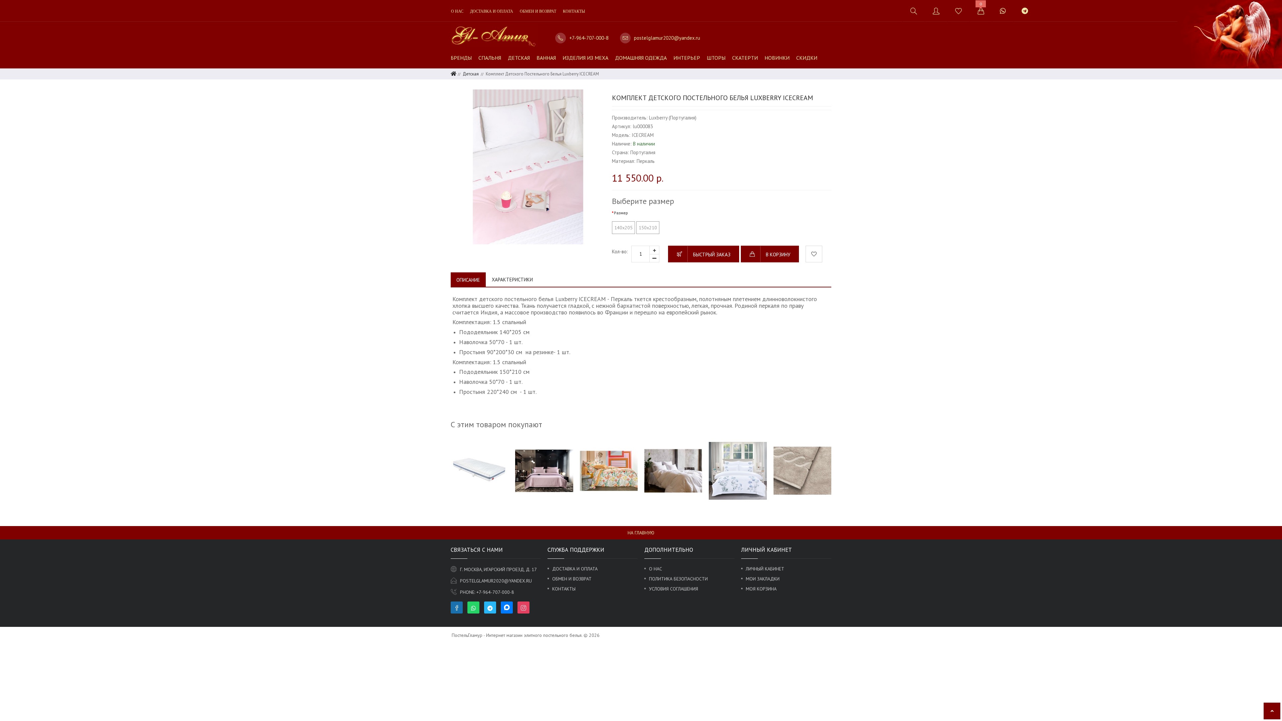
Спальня (489, 57)
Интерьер (686, 57)
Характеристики (512, 279)
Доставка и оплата (491, 11)
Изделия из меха (585, 57)
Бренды (461, 57)
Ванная (546, 57)
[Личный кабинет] (936, 11)
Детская (519, 57)
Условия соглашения (673, 589)
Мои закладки (763, 579)
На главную (641, 533)
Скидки (806, 57)
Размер (621, 212)
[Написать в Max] (1043, 7)
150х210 (648, 228)
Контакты (574, 11)
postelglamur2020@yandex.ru (667, 38)
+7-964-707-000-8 (589, 38)
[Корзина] (981, 11)
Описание (468, 280)
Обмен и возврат (538, 11)
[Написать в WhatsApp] (1003, 11)
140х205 (623, 228)
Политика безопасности (678, 579)
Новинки (777, 57)
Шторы (716, 57)
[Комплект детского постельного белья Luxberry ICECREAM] (528, 166)
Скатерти (745, 57)
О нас (457, 11)
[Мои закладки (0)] (958, 11)
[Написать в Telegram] (1025, 11)
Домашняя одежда (641, 57)
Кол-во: (620, 251)
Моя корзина (761, 589)
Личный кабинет (765, 569)
